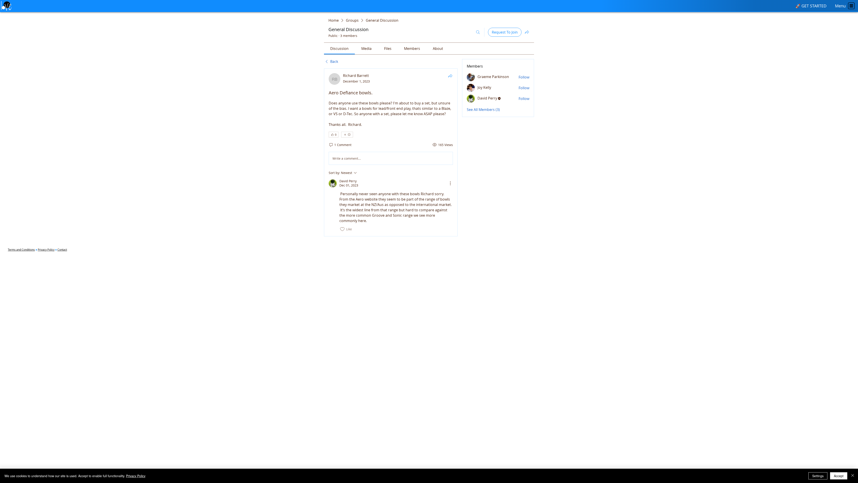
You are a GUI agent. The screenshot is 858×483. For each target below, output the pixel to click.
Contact (62, 249)
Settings (818, 476)
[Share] (450, 75)
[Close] (852, 475)
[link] (339, 48)
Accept (838, 476)
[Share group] (527, 32)
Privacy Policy (46, 249)
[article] (391, 152)
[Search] (478, 32)
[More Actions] (450, 183)
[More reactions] (347, 135)
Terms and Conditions (21, 249)
